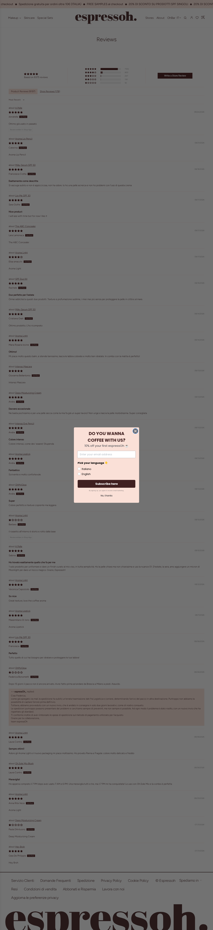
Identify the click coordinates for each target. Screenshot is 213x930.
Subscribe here (106, 484)
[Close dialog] (135, 431)
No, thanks (106, 495)
